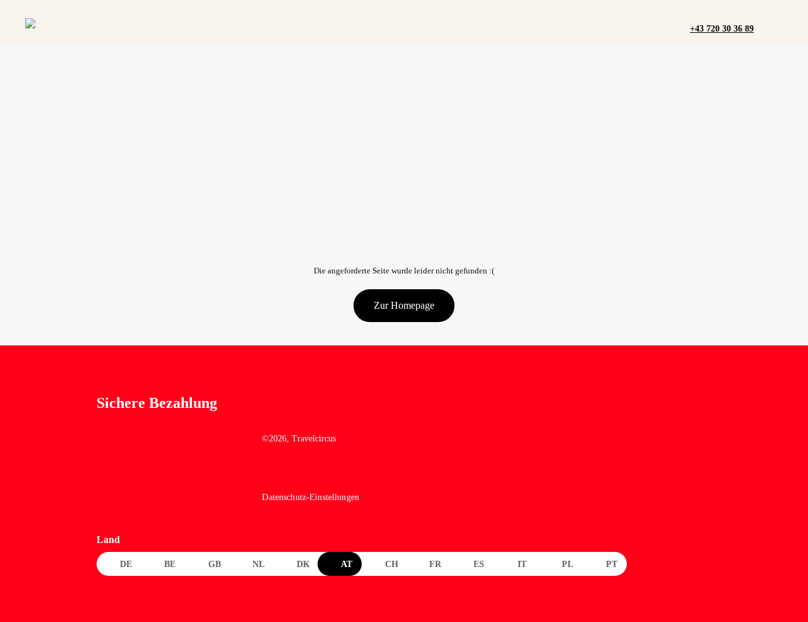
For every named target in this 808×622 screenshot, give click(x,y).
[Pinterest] (325, 474)
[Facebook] (271, 474)
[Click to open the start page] (339, 413)
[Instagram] (298, 474)
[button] (767, 27)
